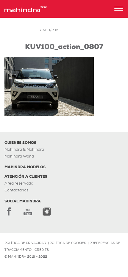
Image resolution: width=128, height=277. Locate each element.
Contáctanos (16, 190)
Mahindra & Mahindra (24, 149)
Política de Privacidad (25, 243)
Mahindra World (19, 156)
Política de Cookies (68, 243)
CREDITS (42, 250)
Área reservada (18, 183)
